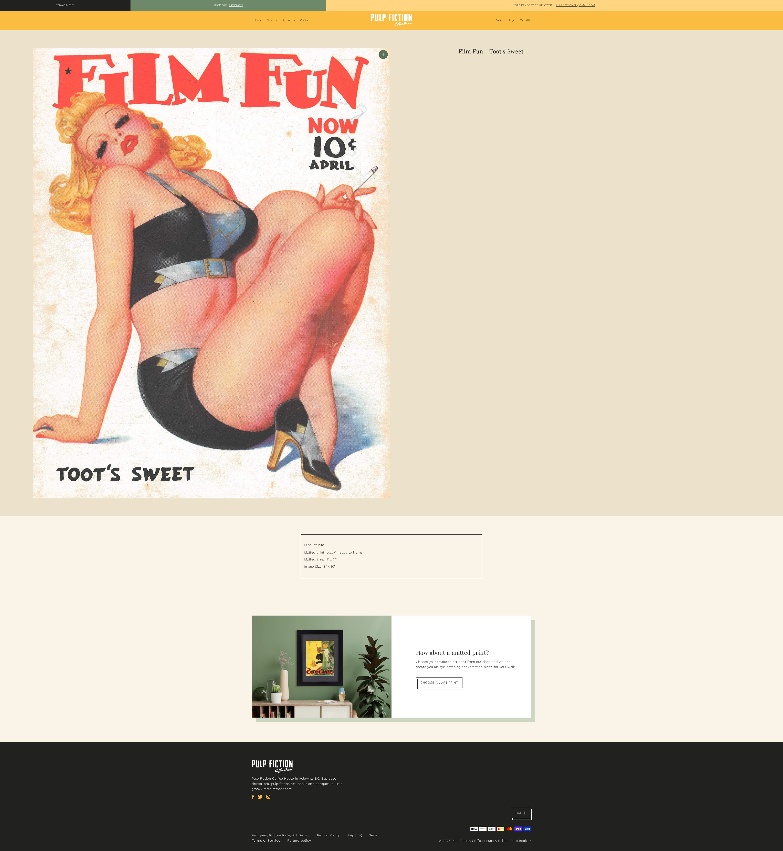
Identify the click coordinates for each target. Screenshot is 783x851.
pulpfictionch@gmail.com (575, 5)
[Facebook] (254, 799)
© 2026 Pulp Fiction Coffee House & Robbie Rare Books (484, 841)
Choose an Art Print (439, 682)
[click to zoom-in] (383, 54)
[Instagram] (269, 799)
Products (236, 5)
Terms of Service (266, 840)
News (373, 835)
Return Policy (328, 835)
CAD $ (520, 813)
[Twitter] (261, 799)
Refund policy (299, 840)
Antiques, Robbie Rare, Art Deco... (281, 835)
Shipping (354, 835)
